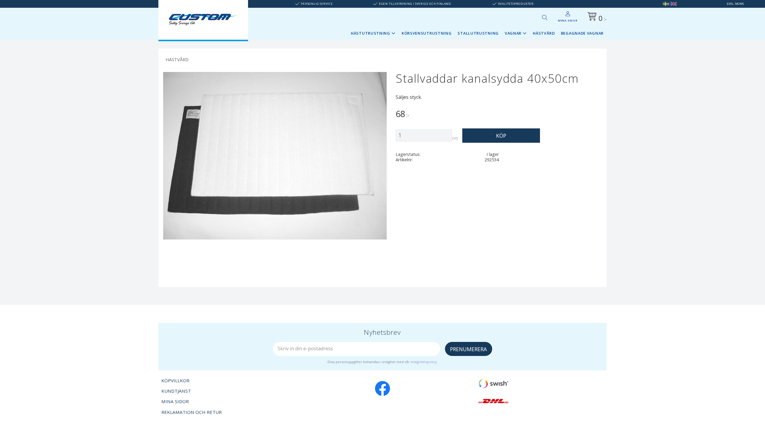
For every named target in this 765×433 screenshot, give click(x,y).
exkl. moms (735, 4)
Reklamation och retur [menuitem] (191, 412)
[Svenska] (666, 3)
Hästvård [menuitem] (544, 33)
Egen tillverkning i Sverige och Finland (415, 4)
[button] (544, 17)
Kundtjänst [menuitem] (176, 391)
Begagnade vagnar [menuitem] (582, 33)
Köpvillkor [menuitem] (175, 380)
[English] (673, 3)
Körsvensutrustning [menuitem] (427, 33)
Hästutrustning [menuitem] (370, 33)
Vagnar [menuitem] (513, 33)
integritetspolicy (424, 362)
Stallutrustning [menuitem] (478, 33)
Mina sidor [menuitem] (568, 20)
